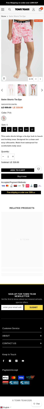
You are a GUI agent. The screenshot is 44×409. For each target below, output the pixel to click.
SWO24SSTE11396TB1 (9, 104)
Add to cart (18, 170)
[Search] (9, 9)
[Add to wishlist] (38, 169)
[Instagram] (10, 360)
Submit (34, 307)
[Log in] (33, 9)
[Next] (40, 79)
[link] (22, 270)
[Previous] (36, 79)
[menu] (2, 9)
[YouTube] (23, 360)
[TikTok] (16, 360)
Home (3, 16)
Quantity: (5, 152)
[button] (6, 407)
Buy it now (22, 176)
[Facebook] (3, 360)
